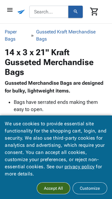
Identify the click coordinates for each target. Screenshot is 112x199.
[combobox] (49, 12)
